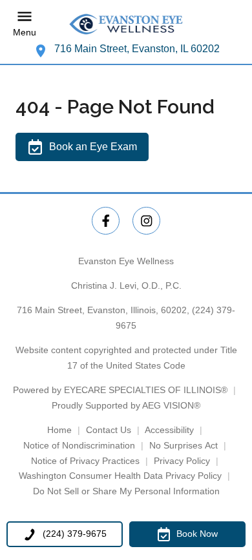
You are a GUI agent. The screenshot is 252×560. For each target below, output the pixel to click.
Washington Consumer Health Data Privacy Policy (120, 475)
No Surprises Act (183, 445)
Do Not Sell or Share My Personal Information (126, 491)
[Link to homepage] (126, 24)
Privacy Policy (182, 461)
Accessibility (169, 430)
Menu (24, 33)
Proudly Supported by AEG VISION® (126, 405)
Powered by (120, 390)
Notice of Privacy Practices (85, 461)
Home (59, 430)
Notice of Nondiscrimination (79, 445)
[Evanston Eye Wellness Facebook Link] (106, 221)
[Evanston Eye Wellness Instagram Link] (146, 221)
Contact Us (108, 430)
